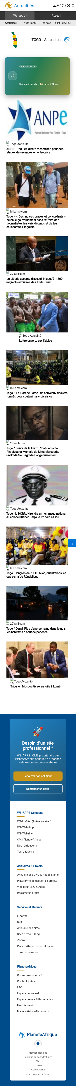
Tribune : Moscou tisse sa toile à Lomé (36, 686)
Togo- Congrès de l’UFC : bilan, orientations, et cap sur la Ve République (36, 574)
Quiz (20, 922)
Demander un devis (37, 789)
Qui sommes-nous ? (29, 975)
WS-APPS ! (20, 15)
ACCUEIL (56, 15)
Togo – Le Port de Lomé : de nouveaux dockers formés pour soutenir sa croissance (37, 394)
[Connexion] (54, 6)
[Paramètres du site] (68, 6)
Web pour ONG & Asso (31, 886)
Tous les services (27, 952)
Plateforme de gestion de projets (37, 880)
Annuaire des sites (28, 928)
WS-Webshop (25, 827)
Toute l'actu (29, 23)
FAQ (19, 987)
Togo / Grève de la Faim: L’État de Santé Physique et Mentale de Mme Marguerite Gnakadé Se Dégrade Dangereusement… (32, 452)
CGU (38, 1061)
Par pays (46, 23)
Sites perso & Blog (28, 934)
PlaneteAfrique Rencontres (33, 946)
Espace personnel (28, 993)
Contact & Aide (26, 981)
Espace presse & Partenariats (35, 999)
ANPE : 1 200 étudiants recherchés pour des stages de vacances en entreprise (34, 150)
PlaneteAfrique (42, 1034)
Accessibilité (38, 1069)
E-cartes (22, 916)
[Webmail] (59, 6)
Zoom (21, 940)
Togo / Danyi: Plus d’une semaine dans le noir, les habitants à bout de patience (35, 630)
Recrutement (25, 1005)
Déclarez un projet (28, 893)
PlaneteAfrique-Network (31, 1011)
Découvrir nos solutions (38, 776)
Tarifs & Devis (25, 851)
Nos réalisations (27, 845)
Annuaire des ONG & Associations (38, 874)
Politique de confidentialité (38, 1057)
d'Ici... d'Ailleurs (64, 23)
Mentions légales (38, 1052)
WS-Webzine (25, 833)
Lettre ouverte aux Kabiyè (35, 340)
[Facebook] (38, 1043)
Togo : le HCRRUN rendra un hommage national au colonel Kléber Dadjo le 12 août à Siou (36, 515)
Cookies (38, 1065)
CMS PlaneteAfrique (29, 839)
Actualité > (11, 23)
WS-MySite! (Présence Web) (34, 821)
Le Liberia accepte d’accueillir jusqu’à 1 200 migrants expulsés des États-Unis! (34, 280)
